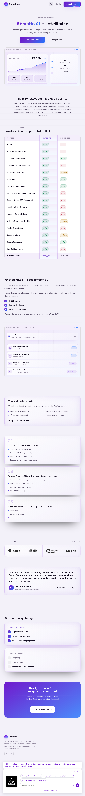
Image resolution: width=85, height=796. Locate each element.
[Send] (77, 785)
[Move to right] (74, 771)
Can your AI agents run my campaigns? (34, 780)
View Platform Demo (32, 40)
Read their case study (66, 588)
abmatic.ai (54, 790)
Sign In (58, 4)
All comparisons (55, 40)
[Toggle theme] (51, 4)
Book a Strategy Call (42, 709)
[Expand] (77, 771)
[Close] (79, 765)
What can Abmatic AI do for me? (31, 776)
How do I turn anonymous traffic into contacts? (59, 776)
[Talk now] (73, 785)
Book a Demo (72, 4)
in (6, 754)
